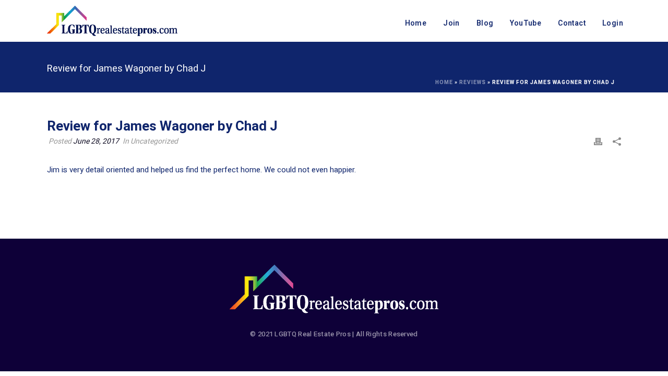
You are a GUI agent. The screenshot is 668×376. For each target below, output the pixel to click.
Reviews (472, 82)
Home (416, 23)
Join (451, 23)
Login (612, 23)
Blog (485, 23)
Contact (572, 23)
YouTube (525, 23)
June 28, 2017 (96, 141)
